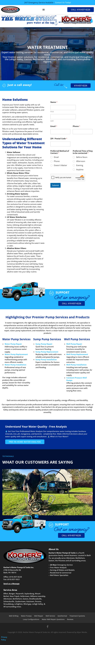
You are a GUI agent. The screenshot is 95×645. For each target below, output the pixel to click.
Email (53, 126)
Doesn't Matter (60, 165)
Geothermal (62, 616)
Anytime (79, 169)
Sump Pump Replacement (47, 352)
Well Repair (38, 616)
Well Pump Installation (76, 365)
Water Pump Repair (13, 344)
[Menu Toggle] (43, 9)
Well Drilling (13, 616)
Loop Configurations (31, 619)
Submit (55, 185)
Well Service (50, 616)
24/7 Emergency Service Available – (47, 2)
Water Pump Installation (15, 365)
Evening (79, 165)
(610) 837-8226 (15, 577)
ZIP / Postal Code (58, 139)
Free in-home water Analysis (25, 441)
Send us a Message (11, 583)
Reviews (70, 619)
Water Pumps (26, 616)
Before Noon (81, 157)
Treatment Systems (77, 616)
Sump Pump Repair (44, 344)
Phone (76, 126)
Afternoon (80, 161)
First (52, 112)
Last (52, 121)
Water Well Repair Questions (53, 619)
